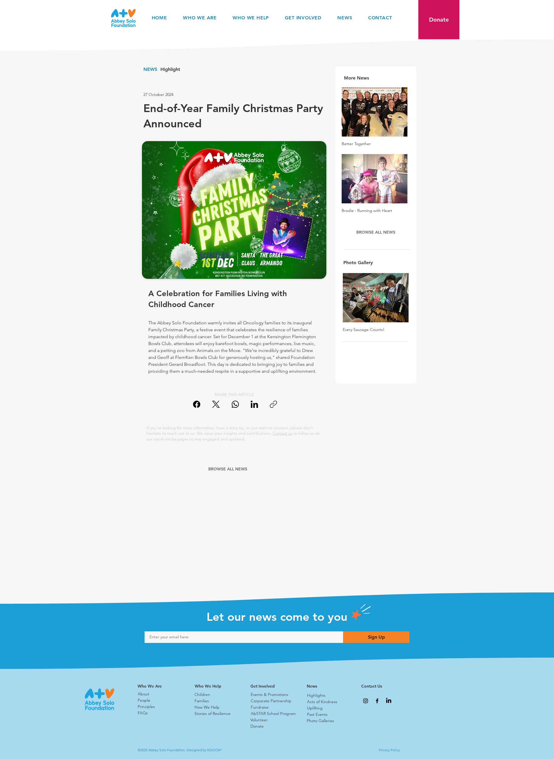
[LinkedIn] (254, 404)
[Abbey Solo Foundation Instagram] (365, 701)
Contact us (282, 433)
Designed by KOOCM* (204, 750)
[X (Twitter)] (216, 404)
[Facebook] (196, 404)
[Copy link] (273, 404)
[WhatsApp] (235, 404)
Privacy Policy (389, 750)
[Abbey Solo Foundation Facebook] (377, 701)
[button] (438, 19)
